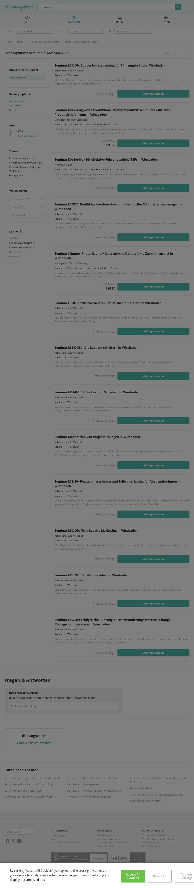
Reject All (160, 876)
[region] (97, 875)
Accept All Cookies (133, 876)
